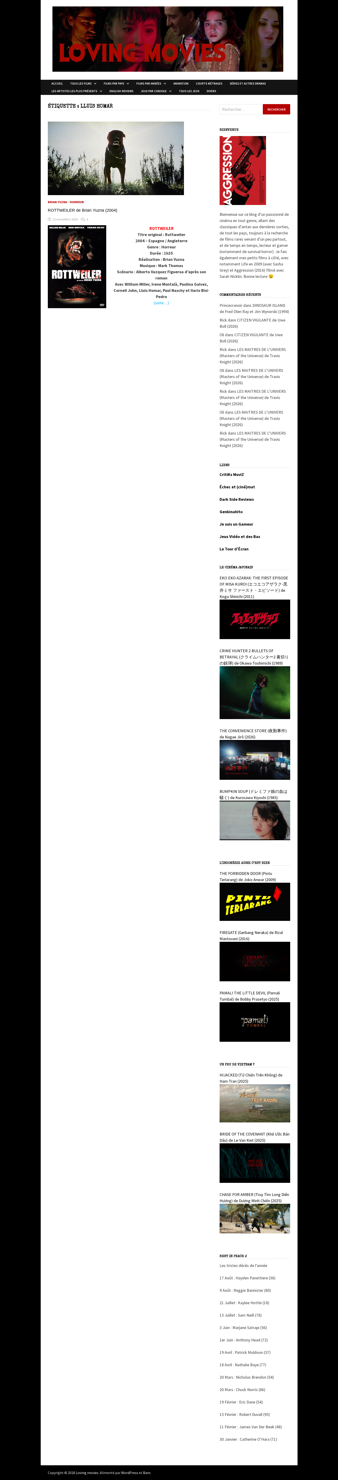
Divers (211, 91)
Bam (146, 1472)
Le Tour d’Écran (234, 549)
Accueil (57, 83)
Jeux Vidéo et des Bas (240, 536)
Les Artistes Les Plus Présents (74, 91)
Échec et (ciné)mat (237, 487)
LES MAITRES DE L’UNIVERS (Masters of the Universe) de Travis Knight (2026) (253, 355)
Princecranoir (231, 305)
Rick (223, 320)
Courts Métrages (209, 83)
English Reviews (121, 91)
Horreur (77, 202)
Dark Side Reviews (237, 499)
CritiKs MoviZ (232, 474)
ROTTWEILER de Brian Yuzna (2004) (82, 210)
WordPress (129, 1472)
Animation (181, 83)
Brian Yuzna (57, 202)
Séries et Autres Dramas (248, 83)
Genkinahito (231, 511)
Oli (222, 334)
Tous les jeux (189, 91)
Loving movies (87, 1472)
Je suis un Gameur (236, 524)
